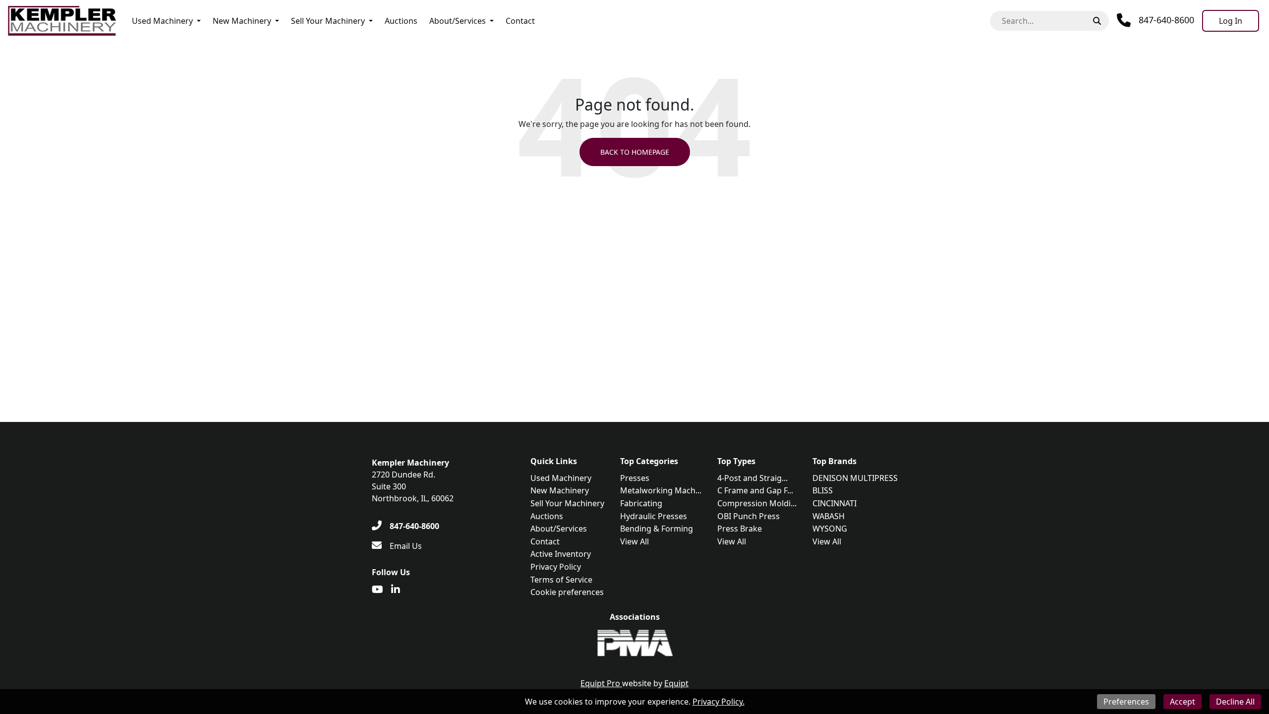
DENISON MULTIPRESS (855, 478)
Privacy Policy (555, 566)
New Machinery (242, 20)
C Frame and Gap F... (755, 490)
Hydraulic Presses (653, 516)
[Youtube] (377, 589)
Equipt (676, 683)
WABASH (828, 516)
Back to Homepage (634, 152)
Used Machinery (162, 20)
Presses (634, 478)
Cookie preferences (567, 592)
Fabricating (641, 503)
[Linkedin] (395, 589)
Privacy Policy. (718, 701)
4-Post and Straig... (752, 478)
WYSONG (829, 528)
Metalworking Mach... (660, 490)
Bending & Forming (656, 528)
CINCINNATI (834, 503)
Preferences (1126, 701)
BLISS (822, 490)
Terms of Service (561, 579)
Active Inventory (560, 553)
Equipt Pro (601, 683)
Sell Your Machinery (328, 20)
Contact (520, 20)
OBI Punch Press (748, 516)
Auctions (401, 20)
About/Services (457, 20)
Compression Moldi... (757, 503)
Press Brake (739, 528)
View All (634, 541)
